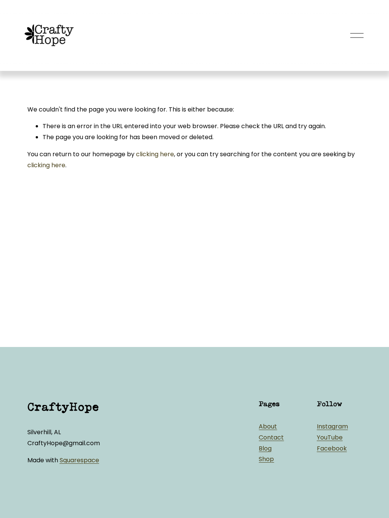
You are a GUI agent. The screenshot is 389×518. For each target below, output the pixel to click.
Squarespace (79, 460)
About (268, 426)
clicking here (155, 154)
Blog (265, 448)
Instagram (332, 426)
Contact (271, 437)
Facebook (332, 448)
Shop (266, 459)
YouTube (330, 437)
